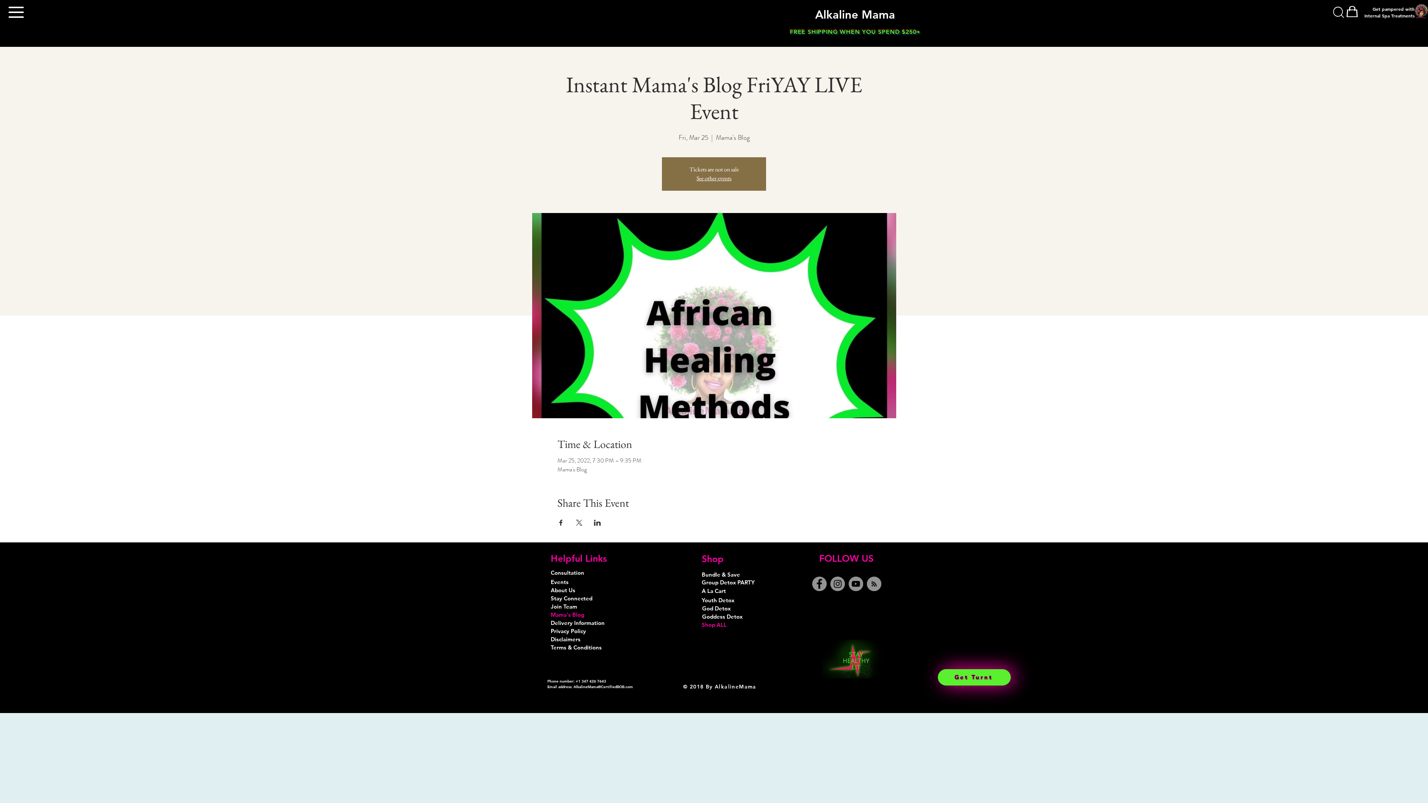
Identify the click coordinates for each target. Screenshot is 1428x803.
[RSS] (874, 584)
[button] (16, 12)
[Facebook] (819, 584)
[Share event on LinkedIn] (597, 523)
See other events (714, 178)
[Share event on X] (579, 523)
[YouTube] (856, 584)
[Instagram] (837, 584)
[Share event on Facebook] (561, 523)
